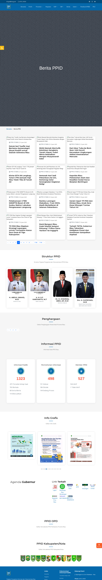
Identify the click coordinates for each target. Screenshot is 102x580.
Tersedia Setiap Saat (65, 575)
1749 (40, 242)
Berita (68, 6)
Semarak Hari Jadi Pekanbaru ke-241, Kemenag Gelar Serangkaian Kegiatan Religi (49, 180)
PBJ (94, 6)
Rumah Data (70, 487)
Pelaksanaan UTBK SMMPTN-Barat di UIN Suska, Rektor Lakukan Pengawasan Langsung (20, 204)
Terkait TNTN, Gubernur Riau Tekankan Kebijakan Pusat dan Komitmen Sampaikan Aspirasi (80, 230)
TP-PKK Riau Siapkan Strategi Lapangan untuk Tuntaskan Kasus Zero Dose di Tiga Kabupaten (20, 230)
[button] (41, 469)
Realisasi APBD (85, 6)
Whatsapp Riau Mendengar (63, 492)
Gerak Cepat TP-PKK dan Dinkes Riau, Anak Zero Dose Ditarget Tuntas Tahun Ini (81, 204)
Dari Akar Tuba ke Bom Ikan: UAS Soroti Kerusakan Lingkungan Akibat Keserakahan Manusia (80, 152)
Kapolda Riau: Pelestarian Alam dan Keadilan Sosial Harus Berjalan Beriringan (79, 179)
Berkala (61, 578)
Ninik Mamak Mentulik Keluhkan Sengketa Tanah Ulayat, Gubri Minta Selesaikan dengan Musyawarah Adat (49, 153)
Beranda (23, 6)
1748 (35, 242)
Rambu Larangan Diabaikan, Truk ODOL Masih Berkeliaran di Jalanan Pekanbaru (49, 204)
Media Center (93, 487)
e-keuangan (85, 487)
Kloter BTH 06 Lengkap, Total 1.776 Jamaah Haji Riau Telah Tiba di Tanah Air (20, 179)
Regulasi (48, 6)
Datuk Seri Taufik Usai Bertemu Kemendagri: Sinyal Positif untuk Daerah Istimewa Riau (19, 149)
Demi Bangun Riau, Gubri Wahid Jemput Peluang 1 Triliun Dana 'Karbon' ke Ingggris (49, 227)
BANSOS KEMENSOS (70, 499)
